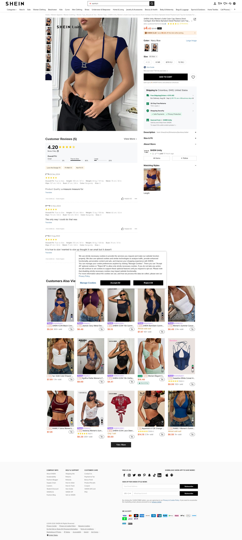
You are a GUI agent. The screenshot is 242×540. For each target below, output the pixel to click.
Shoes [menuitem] (87, 10)
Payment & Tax (89, 477)
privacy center (156, 502)
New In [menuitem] (22, 10)
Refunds (68, 480)
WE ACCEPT (126, 511)
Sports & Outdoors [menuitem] (198, 10)
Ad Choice (94, 532)
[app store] (167, 476)
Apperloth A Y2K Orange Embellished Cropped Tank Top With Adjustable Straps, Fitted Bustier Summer (151, 428)
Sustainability (51, 477)
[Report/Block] (135, 198)
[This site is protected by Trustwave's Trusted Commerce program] (124, 523)
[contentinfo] (160, 517)
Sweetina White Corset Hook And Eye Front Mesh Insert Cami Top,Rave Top (182, 378)
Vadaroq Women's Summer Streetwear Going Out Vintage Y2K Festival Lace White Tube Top (91, 431)
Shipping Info (70, 474)
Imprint (86, 532)
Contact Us (88, 474)
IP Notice (67, 532)
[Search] (151, 3)
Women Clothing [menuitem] (39, 10)
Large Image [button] (191, 41)
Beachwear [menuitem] (52, 10)
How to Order (70, 483)
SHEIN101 (50, 492)
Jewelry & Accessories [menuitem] (134, 10)
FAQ (85, 492)
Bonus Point (88, 480)
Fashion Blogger (52, 480)
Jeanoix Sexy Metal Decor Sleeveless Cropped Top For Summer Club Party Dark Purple (91, 326)
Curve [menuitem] (67, 10)
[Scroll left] (232, 9)
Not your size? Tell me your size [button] (155, 71)
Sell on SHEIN (70, 495)
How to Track (70, 486)
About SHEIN (51, 474)
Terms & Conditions (87, 529)
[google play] (171, 476)
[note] (143, 383)
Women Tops (102, 15)
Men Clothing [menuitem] (77, 10)
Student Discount (52, 489)
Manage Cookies (84, 526)
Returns (68, 477)
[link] (220, 3)
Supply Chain (51, 483)
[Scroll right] (235, 9)
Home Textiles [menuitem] (213, 10)
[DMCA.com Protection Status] (130, 523)
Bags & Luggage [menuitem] (182, 10)
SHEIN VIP (69, 492)
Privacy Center (52, 526)
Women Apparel (56, 15)
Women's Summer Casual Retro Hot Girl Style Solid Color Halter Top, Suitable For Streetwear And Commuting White (182, 326)
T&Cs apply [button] (154, 106)
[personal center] (214, 3)
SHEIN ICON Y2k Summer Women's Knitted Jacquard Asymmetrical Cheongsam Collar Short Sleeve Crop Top (121, 326)
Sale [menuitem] (29, 10)
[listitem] (152, 179)
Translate (48, 192)
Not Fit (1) (79, 168)
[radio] (147, 48)
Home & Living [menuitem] (118, 10)
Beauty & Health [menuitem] (151, 10)
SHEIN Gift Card (90, 489)
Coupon (87, 486)
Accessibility (77, 532)
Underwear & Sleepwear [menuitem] (101, 10)
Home (47, 15)
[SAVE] (193, 77)
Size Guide (69, 489)
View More (121, 445)
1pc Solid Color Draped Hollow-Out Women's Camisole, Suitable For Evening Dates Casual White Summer (61, 376)
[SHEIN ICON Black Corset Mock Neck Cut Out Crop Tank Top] (60, 304)
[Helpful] (122, 198)
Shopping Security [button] (157, 111)
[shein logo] (15, 3)
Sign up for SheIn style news (134, 482)
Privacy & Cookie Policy (171, 500)
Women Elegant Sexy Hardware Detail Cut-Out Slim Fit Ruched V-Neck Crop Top (151, 376)
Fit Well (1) (68, 168)
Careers (49, 486)
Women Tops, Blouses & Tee (86, 15)
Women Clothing (69, 15)
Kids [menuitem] (61, 10)
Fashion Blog (51, 495)
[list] (142, 475)
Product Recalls (89, 483)
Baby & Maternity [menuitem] (166, 10)
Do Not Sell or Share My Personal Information (62, 529)
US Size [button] (152, 56)
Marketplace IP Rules (54, 532)
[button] (230, 3)
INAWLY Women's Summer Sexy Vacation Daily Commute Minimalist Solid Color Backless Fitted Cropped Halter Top (182, 428)
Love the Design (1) (53, 168)
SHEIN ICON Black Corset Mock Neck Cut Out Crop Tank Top (61, 326)
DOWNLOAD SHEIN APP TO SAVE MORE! (180, 470)
